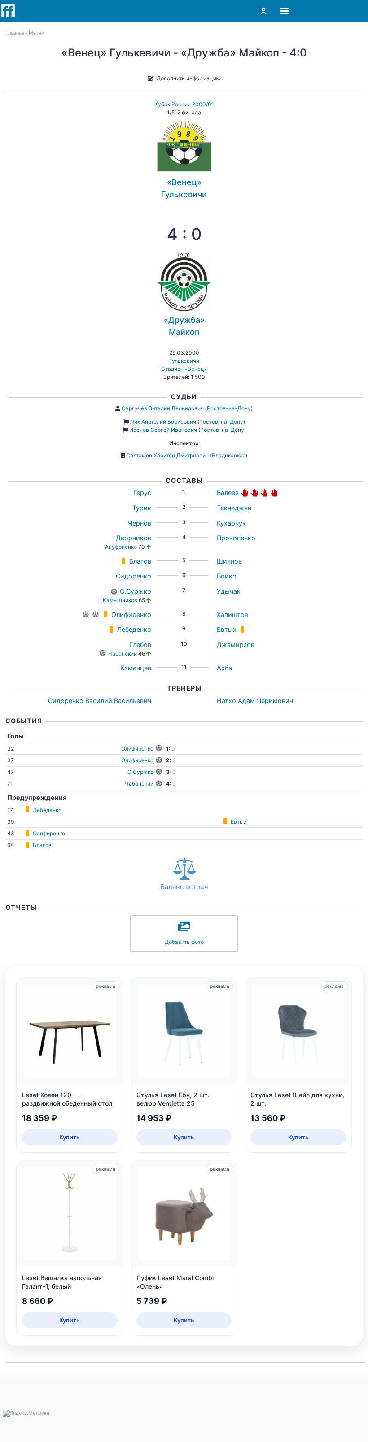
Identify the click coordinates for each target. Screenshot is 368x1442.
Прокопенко (236, 538)
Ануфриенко (121, 546)
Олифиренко (131, 614)
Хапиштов (232, 614)
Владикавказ (228, 455)
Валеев (228, 492)
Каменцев (135, 668)
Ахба (224, 668)
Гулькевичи (184, 360)
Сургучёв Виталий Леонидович (163, 408)
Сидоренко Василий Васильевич (99, 700)
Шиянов (229, 561)
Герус (142, 492)
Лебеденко (134, 629)
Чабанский (122, 653)
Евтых (227, 629)
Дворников (133, 538)
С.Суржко (135, 591)
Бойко (227, 576)
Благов (140, 561)
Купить (69, 1137)
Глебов (140, 644)
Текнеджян (234, 508)
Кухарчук (231, 523)
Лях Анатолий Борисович (163, 421)
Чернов (139, 523)
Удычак (229, 591)
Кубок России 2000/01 (184, 104)
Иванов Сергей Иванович (163, 429)
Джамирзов (235, 644)
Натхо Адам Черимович (255, 700)
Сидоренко (133, 576)
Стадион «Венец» (184, 368)
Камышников (120, 600)
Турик (141, 508)
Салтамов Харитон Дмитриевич (167, 455)
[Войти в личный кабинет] (263, 10)
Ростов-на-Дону (229, 408)
